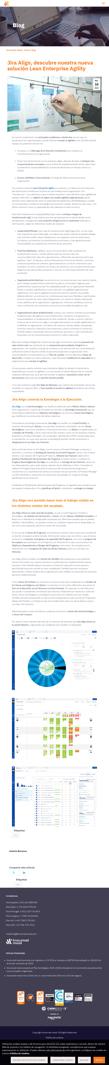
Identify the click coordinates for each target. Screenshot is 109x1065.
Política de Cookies (19, 1053)
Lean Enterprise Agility (43, 188)
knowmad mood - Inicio (18, 50)
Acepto (99, 1060)
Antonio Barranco (18, 851)
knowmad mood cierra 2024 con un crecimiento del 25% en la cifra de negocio (44, 975)
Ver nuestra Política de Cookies (29, 1060)
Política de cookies (54, 1037)
